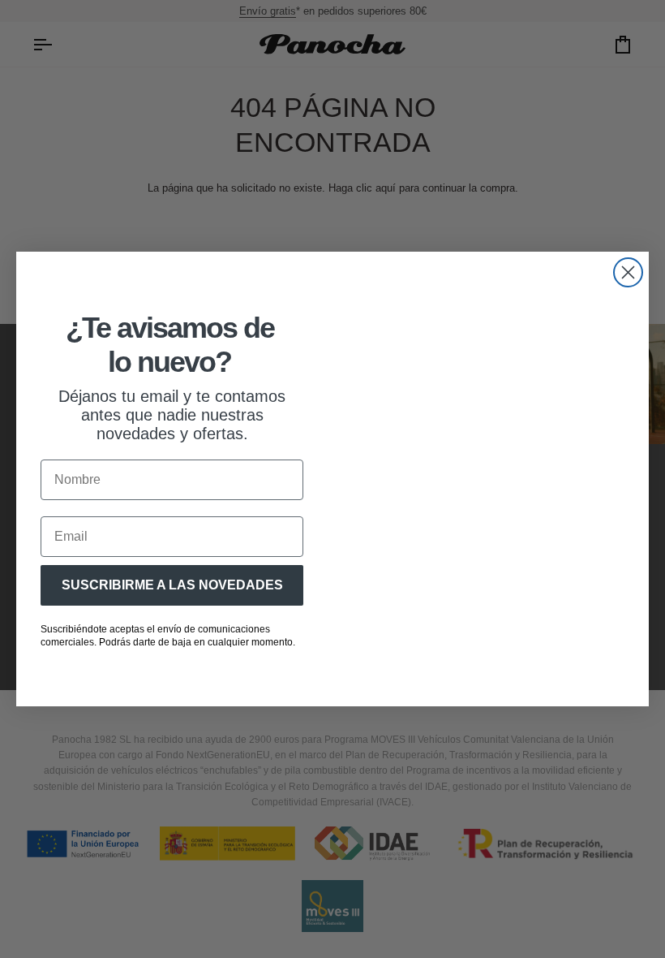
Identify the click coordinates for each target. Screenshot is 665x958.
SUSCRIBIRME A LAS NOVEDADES (172, 585)
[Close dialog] (628, 272)
